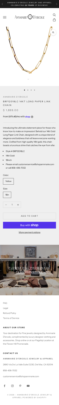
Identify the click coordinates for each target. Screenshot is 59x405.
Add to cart (29, 216)
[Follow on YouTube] (28, 385)
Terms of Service (11, 318)
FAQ (5, 303)
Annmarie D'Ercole (15, 97)
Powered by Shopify (35, 397)
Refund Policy (9, 313)
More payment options (29, 232)
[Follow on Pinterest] (20, 385)
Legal (5, 308)
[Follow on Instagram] (12, 385)
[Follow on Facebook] (4, 385)
